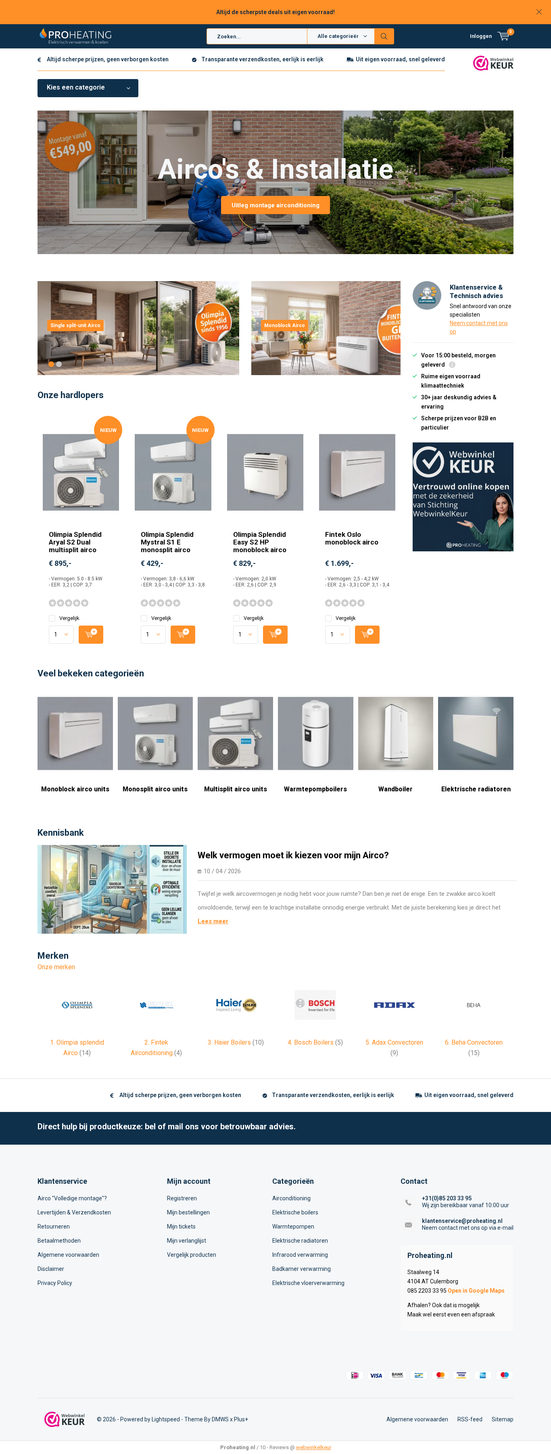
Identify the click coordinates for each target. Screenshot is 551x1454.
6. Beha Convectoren (474, 1048)
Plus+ (241, 1419)
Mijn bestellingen (188, 1212)
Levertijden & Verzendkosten (74, 1212)
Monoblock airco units (75, 789)
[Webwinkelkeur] (493, 62)
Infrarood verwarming (300, 1255)
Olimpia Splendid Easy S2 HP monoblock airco (259, 542)
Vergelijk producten (191, 1255)
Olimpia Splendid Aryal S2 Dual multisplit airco (75, 542)
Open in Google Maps (476, 1290)
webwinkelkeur (313, 1447)
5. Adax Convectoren (394, 1048)
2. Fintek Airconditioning (156, 1048)
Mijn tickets (181, 1226)
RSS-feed (469, 1419)
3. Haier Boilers (236, 1042)
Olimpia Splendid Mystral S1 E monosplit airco (167, 542)
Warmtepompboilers (315, 789)
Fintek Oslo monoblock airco (351, 538)
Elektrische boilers (295, 1212)
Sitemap (502, 1419)
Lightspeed (166, 1419)
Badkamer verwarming (301, 1269)
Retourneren (54, 1226)
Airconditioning (291, 1198)
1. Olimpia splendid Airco (77, 1048)
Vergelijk (69, 618)
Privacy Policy (55, 1283)
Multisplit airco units (235, 789)
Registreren (182, 1198)
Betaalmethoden (59, 1240)
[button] (51, 364)
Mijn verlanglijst (186, 1240)
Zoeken (384, 36)
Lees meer (213, 921)
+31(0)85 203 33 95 (447, 1198)
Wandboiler (395, 789)
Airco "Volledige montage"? (72, 1198)
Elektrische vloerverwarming (308, 1283)
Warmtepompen (293, 1226)
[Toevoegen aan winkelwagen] (91, 635)
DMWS (220, 1419)
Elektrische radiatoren (476, 789)
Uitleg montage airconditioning (275, 205)
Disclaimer (51, 1269)
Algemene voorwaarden (68, 1255)
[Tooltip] (452, 365)
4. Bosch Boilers (315, 1042)
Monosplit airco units (155, 789)
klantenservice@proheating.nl (462, 1221)
